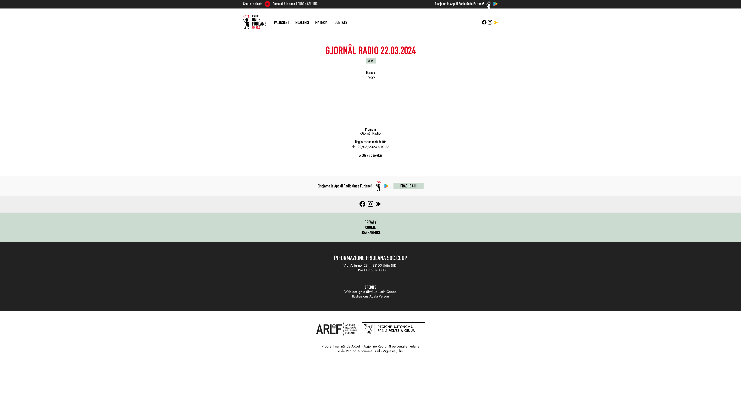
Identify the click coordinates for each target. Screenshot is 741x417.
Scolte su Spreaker (370, 155)
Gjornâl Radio (370, 133)
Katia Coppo (387, 291)
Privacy (370, 222)
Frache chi (408, 186)
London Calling (307, 4)
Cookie (370, 227)
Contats (341, 22)
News (371, 61)
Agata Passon (379, 296)
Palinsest (281, 22)
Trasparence (370, 232)
